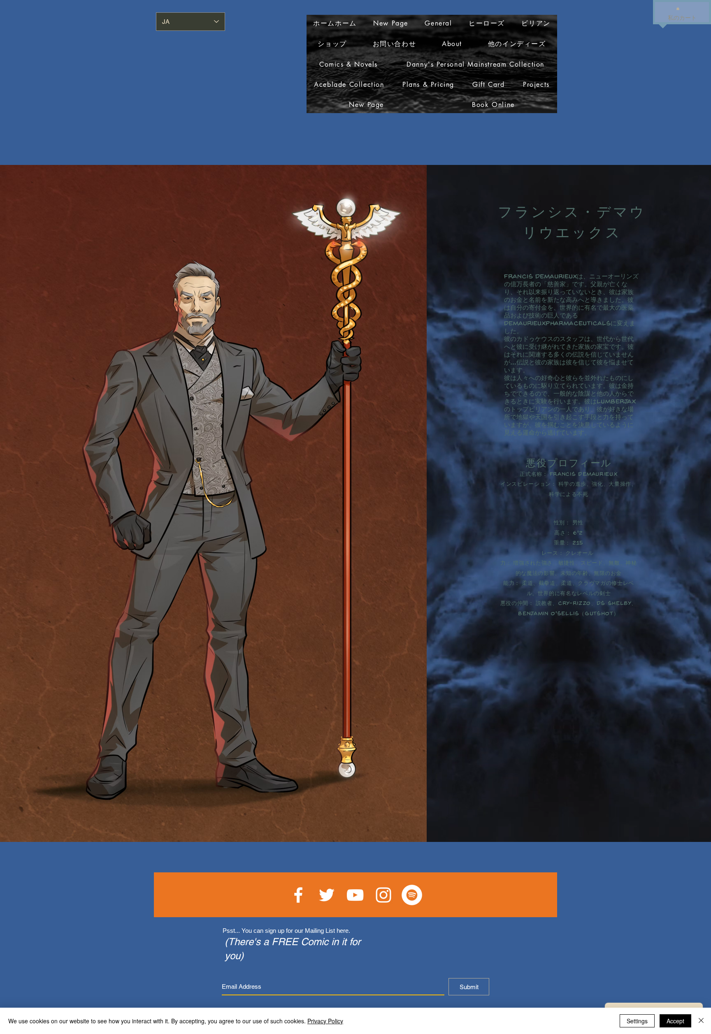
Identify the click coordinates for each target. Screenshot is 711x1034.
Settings (637, 1021)
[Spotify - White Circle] (412, 895)
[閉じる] (701, 1020)
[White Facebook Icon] (298, 895)
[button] (677, 8)
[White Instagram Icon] (383, 895)
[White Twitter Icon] (326, 895)
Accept (675, 1021)
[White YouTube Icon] (355, 895)
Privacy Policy (325, 1021)
